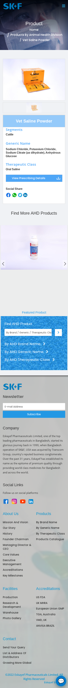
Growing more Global (17, 663)
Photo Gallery (12, 618)
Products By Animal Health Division (36, 35)
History (7, 533)
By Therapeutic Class (50, 533)
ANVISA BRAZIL (45, 626)
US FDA (40, 597)
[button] (65, 264)
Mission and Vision (15, 522)
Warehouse (10, 612)
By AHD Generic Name (24, 351)
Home (34, 30)
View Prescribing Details (28, 178)
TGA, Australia (45, 614)
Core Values (11, 554)
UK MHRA (41, 603)
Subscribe (34, 414)
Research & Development (12, 605)
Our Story (9, 528)
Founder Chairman (16, 539)
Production (10, 597)
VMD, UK (41, 620)
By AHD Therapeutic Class (28, 359)
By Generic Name (47, 528)
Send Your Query (14, 647)
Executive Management (12, 562)
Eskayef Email (52, 682)
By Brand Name (46, 522)
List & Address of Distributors (14, 655)
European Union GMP (50, 608)
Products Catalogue (50, 539)
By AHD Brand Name (23, 343)
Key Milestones (13, 575)
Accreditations (13, 570)
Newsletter (13, 396)
